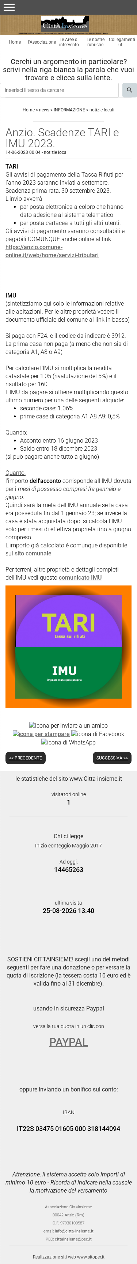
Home (15, 42)
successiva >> (112, 758)
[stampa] (41, 733)
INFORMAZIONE (69, 109)
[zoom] (68, 706)
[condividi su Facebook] (97, 733)
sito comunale (33, 553)
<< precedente (25, 758)
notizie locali (102, 109)
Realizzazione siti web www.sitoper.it (68, 1257)
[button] (9, 7)
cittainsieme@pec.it (73, 1239)
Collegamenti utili (122, 42)
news (44, 109)
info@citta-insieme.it (74, 1231)
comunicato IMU (80, 577)
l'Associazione (42, 42)
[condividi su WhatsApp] (68, 742)
